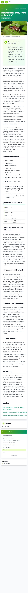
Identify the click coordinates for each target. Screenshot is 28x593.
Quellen (4, 452)
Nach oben (14, 455)
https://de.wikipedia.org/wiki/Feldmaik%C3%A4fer (15, 412)
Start (3, 8)
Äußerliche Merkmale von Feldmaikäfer (11, 440)
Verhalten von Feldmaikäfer (9, 445)
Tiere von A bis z (8, 8)
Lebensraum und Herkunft (9, 442)
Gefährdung (5, 449)
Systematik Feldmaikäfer (8, 438)
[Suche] (6, 2)
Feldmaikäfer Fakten (7, 435)
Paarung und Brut (7, 447)
